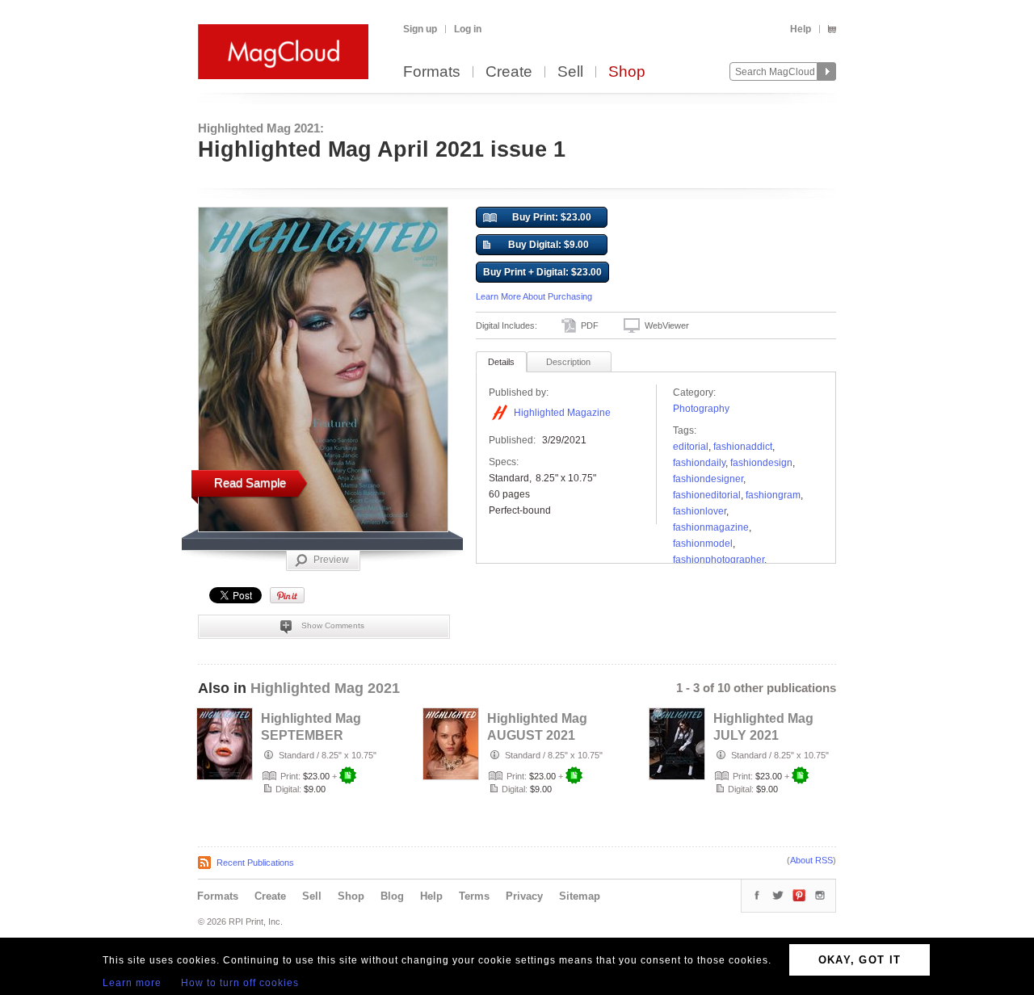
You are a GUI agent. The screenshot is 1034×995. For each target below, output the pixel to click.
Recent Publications (255, 862)
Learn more (132, 983)
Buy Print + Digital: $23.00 (542, 272)
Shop (626, 72)
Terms (474, 896)
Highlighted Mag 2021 (325, 688)
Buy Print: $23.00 (551, 217)
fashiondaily (699, 462)
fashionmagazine (711, 527)
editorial (690, 446)
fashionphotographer (718, 559)
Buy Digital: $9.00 (548, 244)
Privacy (524, 896)
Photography (701, 408)
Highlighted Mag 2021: (261, 128)
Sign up (420, 29)
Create (508, 72)
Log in (467, 29)
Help (800, 29)
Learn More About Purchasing (534, 296)
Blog (392, 896)
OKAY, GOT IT (860, 960)
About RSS (811, 860)
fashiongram (773, 495)
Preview (331, 559)
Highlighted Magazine (562, 412)
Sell (570, 72)
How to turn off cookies (240, 983)
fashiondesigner (708, 479)
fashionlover (699, 511)
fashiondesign (761, 462)
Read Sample (250, 482)
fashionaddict (742, 446)
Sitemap (579, 896)
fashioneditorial (707, 495)
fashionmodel (703, 543)
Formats (431, 72)
